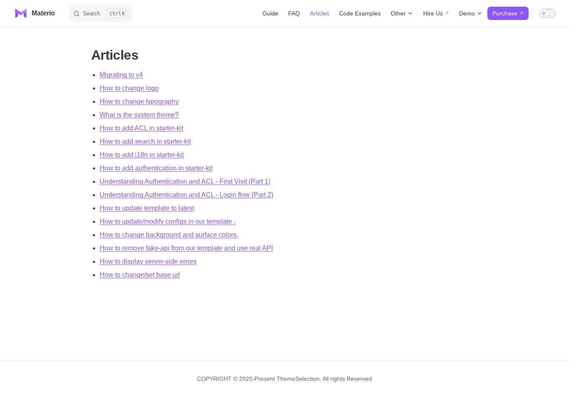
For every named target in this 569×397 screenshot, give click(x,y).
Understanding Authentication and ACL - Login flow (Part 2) (186, 194)
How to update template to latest (147, 208)
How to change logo (129, 88)
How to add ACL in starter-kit (141, 128)
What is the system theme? (139, 114)
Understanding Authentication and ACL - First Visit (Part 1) (185, 181)
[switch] (547, 13)
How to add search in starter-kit (145, 141)
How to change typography (139, 101)
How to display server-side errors (148, 261)
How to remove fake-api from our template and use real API (186, 248)
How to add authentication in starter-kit (156, 168)
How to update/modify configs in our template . (167, 221)
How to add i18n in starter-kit (142, 154)
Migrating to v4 (121, 74)
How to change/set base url (140, 274)
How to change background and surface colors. (169, 234)
